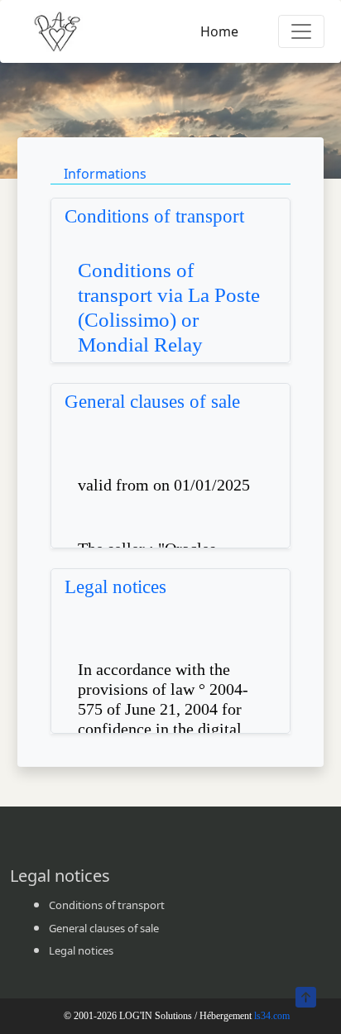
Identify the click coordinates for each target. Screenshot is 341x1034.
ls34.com (272, 1016)
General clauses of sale (152, 401)
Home (219, 31)
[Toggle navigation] (301, 31)
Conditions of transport (154, 216)
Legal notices (115, 586)
